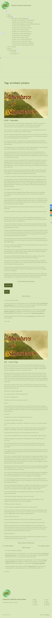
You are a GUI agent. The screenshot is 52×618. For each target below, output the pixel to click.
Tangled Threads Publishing (21, 5)
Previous (8, 285)
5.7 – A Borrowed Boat (8, 545)
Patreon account (32, 566)
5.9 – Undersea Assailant (43, 545)
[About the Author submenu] (17, 50)
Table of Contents (26, 296)
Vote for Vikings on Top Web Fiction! (26, 281)
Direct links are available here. (38, 313)
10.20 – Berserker (11, 120)
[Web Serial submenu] (14, 17)
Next (7, 292)
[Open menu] (2, 33)
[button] (51, 205)
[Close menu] (6, 12)
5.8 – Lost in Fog (11, 362)
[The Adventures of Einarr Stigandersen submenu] (30, 18)
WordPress (47, 614)
